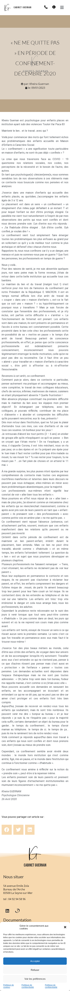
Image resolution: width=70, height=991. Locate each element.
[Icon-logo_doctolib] (17, 911)
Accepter (35, 961)
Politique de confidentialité (27, 986)
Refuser (35, 970)
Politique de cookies (8, 986)
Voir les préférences (35, 978)
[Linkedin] (7, 911)
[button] (65, 927)
